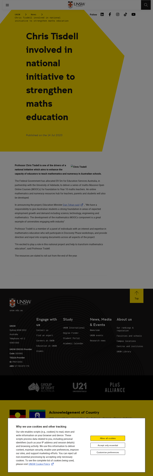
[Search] (146, 5)
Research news (97, 340)
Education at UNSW (46, 345)
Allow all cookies (108, 438)
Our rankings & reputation (125, 329)
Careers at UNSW (45, 340)
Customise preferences (108, 452)
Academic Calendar (73, 343)
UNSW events (96, 335)
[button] (136, 296)
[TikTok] (125, 14)
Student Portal (71, 338)
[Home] (76, 5)
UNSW (17, 14)
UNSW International (74, 327)
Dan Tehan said (73, 204)
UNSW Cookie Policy (42, 464)
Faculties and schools (129, 335)
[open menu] (7, 5)
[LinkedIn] (102, 14)
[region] (76, 445)
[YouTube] (133, 14)
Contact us (42, 330)
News (33, 14)
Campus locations (126, 341)
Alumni (39, 351)
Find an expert (44, 335)
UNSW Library (124, 351)
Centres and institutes (130, 346)
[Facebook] (110, 14)
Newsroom (95, 330)
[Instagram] (117, 14)
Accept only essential (108, 445)
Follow (93, 14)
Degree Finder (71, 332)
